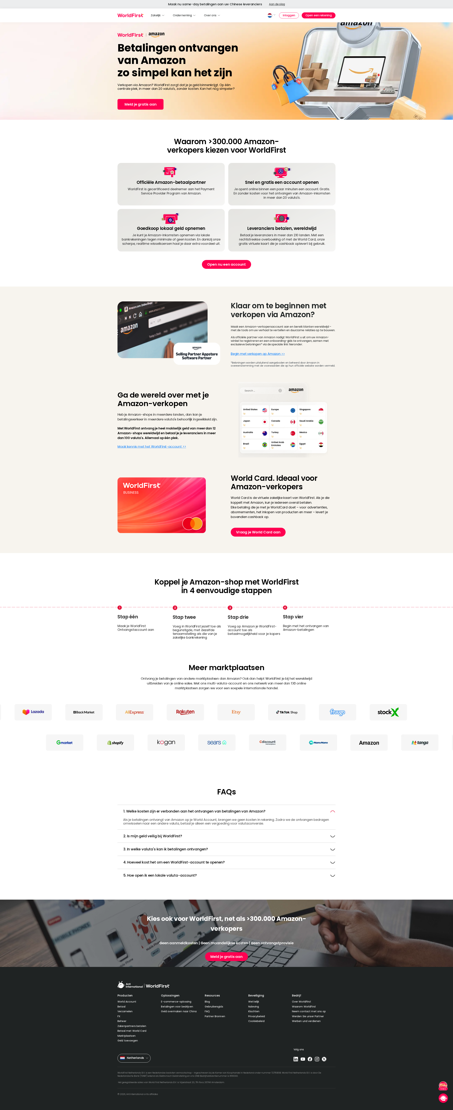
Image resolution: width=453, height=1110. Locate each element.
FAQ (207, 1011)
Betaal (121, 1006)
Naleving (253, 1006)
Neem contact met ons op (309, 1011)
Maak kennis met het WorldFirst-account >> (151, 446)
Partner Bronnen (215, 1016)
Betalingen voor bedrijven (177, 1006)
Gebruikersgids (214, 1006)
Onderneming (182, 15)
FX (118, 1016)
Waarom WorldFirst (304, 1006)
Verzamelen (125, 1011)
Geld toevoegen (127, 1040)
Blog (207, 1001)
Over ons (210, 15)
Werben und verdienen (306, 1021)
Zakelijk (156, 15)
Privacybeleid (256, 1016)
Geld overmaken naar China (179, 1011)
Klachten (253, 1011)
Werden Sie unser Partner (308, 1016)
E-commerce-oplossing (176, 1001)
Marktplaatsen (126, 1036)
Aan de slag (277, 4)
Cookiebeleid (256, 1021)
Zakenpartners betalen (131, 1026)
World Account (126, 1001)
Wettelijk (253, 1001)
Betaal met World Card (131, 1031)
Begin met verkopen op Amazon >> (258, 354)
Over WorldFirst (301, 1001)
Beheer (121, 1021)
